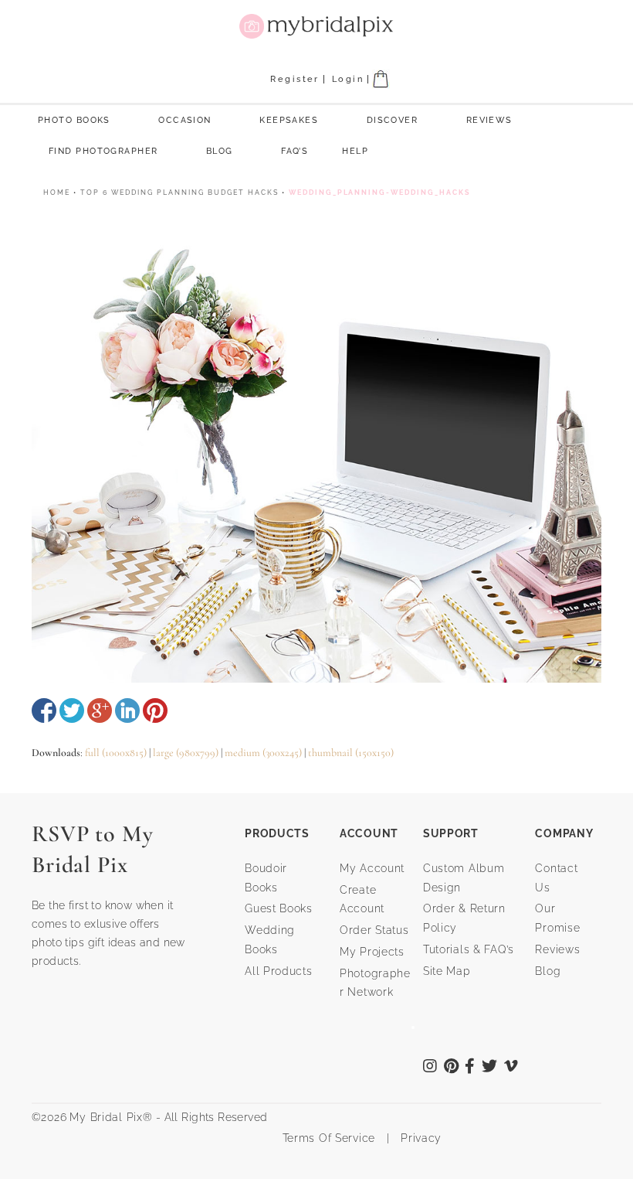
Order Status (374, 930)
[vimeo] (511, 1067)
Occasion (185, 120)
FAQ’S (294, 151)
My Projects (372, 952)
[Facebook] (470, 1067)
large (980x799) (185, 752)
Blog (219, 151)
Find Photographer (103, 151)
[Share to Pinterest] (155, 710)
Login (348, 79)
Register (295, 79)
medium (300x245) (263, 752)
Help (355, 151)
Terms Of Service (323, 1138)
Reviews (489, 120)
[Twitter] (490, 1067)
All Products (279, 971)
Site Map (447, 971)
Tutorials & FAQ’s (468, 949)
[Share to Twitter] (71, 710)
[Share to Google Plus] (99, 710)
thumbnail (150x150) (351, 752)
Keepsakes (288, 120)
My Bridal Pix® (110, 1117)
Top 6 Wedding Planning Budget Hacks (179, 192)
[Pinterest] (451, 1067)
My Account (372, 868)
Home (56, 192)
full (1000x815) (116, 752)
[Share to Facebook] (44, 710)
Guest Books (279, 908)
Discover (392, 120)
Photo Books (74, 120)
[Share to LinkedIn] (127, 710)
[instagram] (430, 1067)
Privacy (419, 1138)
